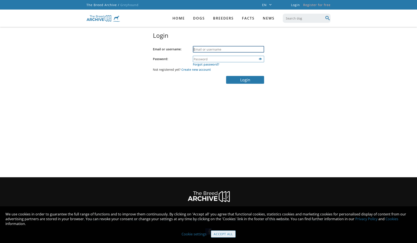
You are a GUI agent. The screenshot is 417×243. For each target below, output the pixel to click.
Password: (160, 59)
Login (245, 79)
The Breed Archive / (102, 5)
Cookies (392, 219)
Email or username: (167, 49)
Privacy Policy (366, 219)
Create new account (196, 69)
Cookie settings (194, 234)
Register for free (317, 5)
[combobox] (307, 18)
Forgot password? (206, 64)
